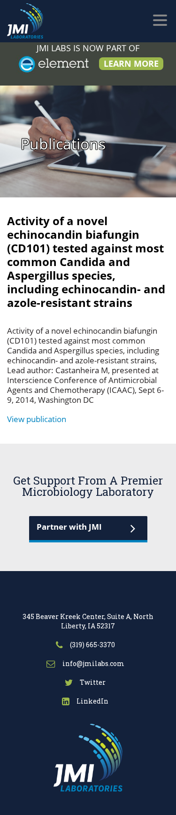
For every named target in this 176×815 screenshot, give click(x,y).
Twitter (92, 682)
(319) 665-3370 (92, 644)
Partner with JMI (69, 526)
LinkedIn (91, 701)
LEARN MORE (131, 63)
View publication (36, 419)
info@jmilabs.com (92, 663)
